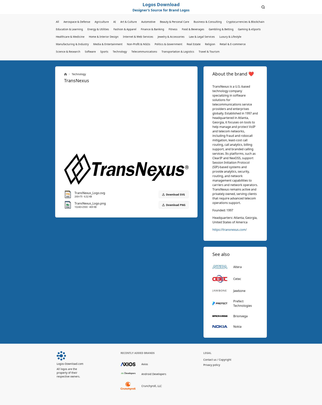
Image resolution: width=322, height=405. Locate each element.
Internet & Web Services (138, 36)
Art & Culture (128, 21)
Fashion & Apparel (124, 29)
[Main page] (65, 74)
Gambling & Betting (221, 29)
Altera (237, 267)
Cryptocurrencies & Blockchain (245, 21)
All (57, 21)
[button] (174, 205)
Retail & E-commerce (233, 44)
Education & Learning (69, 29)
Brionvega (240, 316)
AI (114, 21)
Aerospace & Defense (77, 21)
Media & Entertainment (107, 44)
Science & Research (68, 51)
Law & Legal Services (202, 36)
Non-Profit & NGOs (138, 44)
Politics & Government (168, 44)
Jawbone (239, 291)
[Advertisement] (126, 118)
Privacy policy (211, 365)
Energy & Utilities (98, 29)
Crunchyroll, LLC (151, 386)
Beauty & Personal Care (174, 21)
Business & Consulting (208, 21)
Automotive (148, 21)
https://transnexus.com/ (229, 230)
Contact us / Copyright (217, 359)
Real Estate (194, 44)
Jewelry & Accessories (171, 36)
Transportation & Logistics (178, 51)
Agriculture (102, 21)
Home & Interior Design (104, 36)
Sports (104, 51)
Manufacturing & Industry (72, 44)
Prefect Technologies (242, 303)
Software (90, 51)
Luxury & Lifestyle (230, 36)
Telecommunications (144, 51)
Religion (210, 44)
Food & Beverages (193, 29)
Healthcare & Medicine (70, 36)
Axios (144, 364)
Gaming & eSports (249, 29)
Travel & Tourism (209, 51)
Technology (120, 51)
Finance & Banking (152, 29)
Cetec (237, 279)
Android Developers (153, 374)
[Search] (263, 7)
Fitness (173, 29)
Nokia (237, 326)
